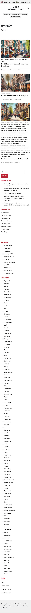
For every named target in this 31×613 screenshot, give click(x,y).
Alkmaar (8, 122)
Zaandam (23, 152)
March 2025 (8, 270)
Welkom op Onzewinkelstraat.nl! (14, 159)
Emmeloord (15, 130)
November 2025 (9, 256)
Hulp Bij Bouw (5, 212)
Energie (24, 130)
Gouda (6, 399)
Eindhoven (10, 130)
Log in (3, 582)
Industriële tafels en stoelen (12, 193)
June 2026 (7, 248)
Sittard (6, 499)
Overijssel (21, 59)
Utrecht (8, 150)
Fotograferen (8, 380)
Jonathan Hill (16, 69)
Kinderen (8, 139)
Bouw (20, 124)
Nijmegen (15, 143)
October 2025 (8, 259)
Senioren (7, 496)
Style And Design (6, 221)
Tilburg (23, 148)
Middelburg (3, 143)
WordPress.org (6, 593)
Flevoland (20, 132)
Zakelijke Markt (4, 154)
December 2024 (9, 273)
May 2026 (7, 251)
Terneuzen (18, 148)
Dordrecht (7, 344)
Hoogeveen (8, 137)
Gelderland (7, 388)
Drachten (19, 128)
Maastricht (7, 141)
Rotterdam (7, 493)
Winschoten (18, 152)
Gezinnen (7, 391)
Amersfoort (21, 122)
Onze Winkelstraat (16, 7)
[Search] (28, 8)
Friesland (7, 386)
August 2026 (8, 245)
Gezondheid (8, 394)
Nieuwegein (9, 143)
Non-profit (19, 143)
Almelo (2, 59)
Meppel (25, 141)
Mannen (12, 141)
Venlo (22, 150)
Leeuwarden (13, 139)
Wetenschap (12, 152)
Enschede (12, 59)
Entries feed (5, 586)
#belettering (24, 14)
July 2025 (7, 265)
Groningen (3, 135)
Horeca (19, 137)
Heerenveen (13, 135)
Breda (28, 124)
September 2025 (9, 262)
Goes (5, 397)
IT (21, 137)
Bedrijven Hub (5, 229)
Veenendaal (18, 150)
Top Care (4, 232)
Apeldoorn (3, 124)
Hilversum (3, 137)
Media (21, 141)
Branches (24, 124)
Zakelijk (26, 59)
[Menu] (3, 8)
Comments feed (6, 589)
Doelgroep (8, 128)
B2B (15, 124)
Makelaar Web (5, 218)
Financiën (15, 132)
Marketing (17, 141)
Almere (16, 122)
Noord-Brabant (4, 145)
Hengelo (16, 59)
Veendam (13, 150)
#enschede (7, 14)
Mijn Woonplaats (6, 226)
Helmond (19, 135)
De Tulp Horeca (6, 215)
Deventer (7, 59)
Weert (7, 152)
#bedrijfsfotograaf (15, 16)
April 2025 (7, 267)
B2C (17, 124)
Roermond (7, 491)
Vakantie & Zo (5, 223)
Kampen (6, 435)
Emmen (20, 130)
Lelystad (22, 139)
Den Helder (7, 333)
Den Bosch (18, 126)
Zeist (19, 154)
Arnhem (8, 124)
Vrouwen (3, 152)
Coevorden (3, 126)
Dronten (3, 130)
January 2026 (8, 254)
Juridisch (3, 139)
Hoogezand (14, 137)
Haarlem (8, 135)
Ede (6, 130)
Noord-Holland (12, 145)
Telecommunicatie (11, 148)
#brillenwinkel (15, 14)
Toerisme (28, 148)
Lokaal (2, 141)
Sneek (6, 502)
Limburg (26, 139)
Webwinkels (8, 540)
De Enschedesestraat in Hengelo (14, 95)
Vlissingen (27, 150)
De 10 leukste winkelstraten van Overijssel (14, 65)
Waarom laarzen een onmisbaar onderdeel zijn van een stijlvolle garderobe (14, 198)
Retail (23, 145)
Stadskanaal (8, 505)
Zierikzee (23, 154)
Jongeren (25, 137)
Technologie (4, 148)
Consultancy (9, 126)
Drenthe (24, 128)
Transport (3, 150)
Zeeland (10, 154)
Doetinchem (13, 128)
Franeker (26, 132)
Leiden (18, 139)
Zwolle (2, 61)
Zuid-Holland (4, 156)
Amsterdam (27, 122)
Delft (14, 126)
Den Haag (24, 126)
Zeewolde (15, 154)
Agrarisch (3, 122)
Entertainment (9, 132)
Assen (12, 124)
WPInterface (5, 608)
